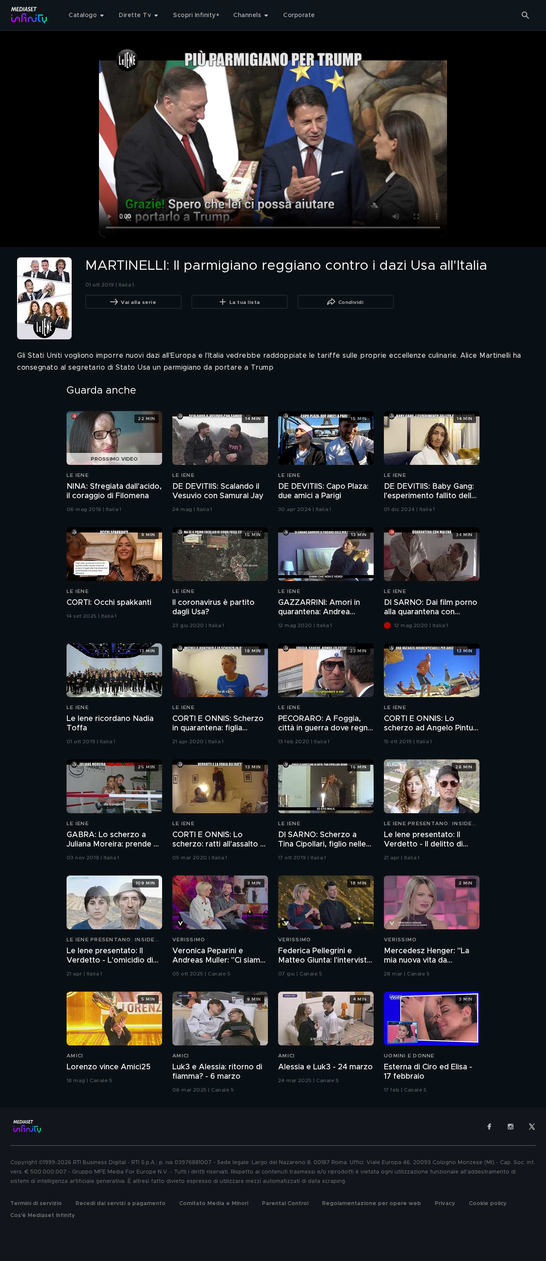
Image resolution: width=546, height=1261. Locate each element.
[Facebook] (489, 1126)
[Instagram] (510, 1126)
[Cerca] (525, 15)
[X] (532, 1126)
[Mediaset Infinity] (29, 15)
